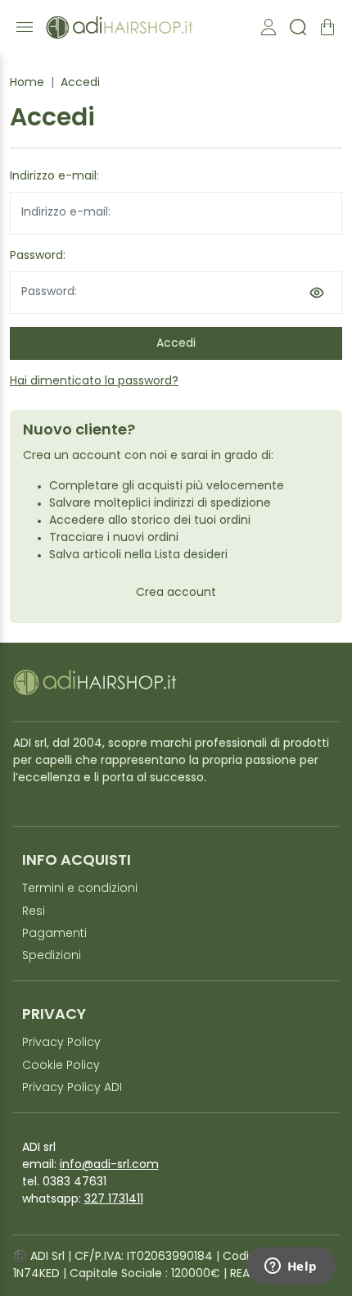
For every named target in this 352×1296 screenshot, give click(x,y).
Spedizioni (51, 956)
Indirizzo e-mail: (54, 177)
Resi (33, 912)
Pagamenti (54, 934)
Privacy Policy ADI (72, 1088)
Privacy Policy (61, 1043)
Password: (37, 256)
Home (27, 83)
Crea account (176, 593)
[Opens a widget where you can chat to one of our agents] (291, 1267)
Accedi (80, 83)
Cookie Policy (61, 1066)
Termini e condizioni (80, 889)
